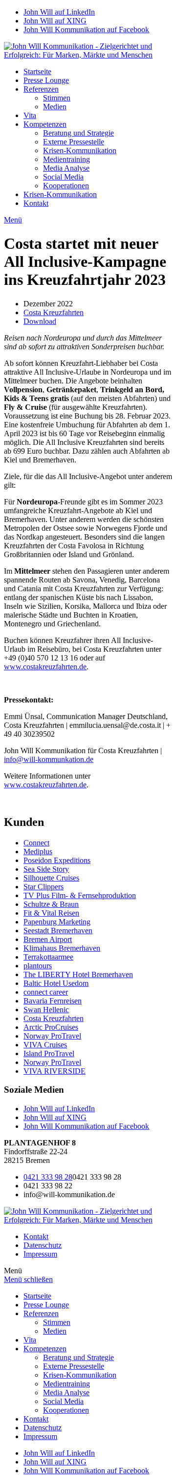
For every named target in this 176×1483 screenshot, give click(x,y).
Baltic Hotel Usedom (55, 983)
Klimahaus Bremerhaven (61, 948)
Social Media (63, 177)
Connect (36, 843)
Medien (54, 106)
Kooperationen (66, 185)
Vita (29, 115)
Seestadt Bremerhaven (57, 930)
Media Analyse (66, 168)
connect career (45, 992)
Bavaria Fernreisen (52, 1001)
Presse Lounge (46, 80)
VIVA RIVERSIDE (54, 1071)
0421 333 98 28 (47, 1177)
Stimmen (56, 98)
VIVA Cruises (45, 1045)
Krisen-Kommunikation (79, 150)
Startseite (37, 71)
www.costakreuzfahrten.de (45, 666)
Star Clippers (43, 886)
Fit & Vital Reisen (51, 913)
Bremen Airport (47, 939)
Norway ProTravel (52, 1036)
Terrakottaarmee (48, 957)
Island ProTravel (48, 1053)
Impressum (40, 1254)
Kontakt (35, 203)
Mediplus (37, 851)
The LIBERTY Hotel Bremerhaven (78, 974)
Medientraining (66, 159)
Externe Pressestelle (73, 142)
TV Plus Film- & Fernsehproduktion (79, 895)
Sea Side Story (46, 869)
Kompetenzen (44, 124)
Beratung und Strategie (78, 133)
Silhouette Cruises (51, 878)
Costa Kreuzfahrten (53, 312)
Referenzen (41, 89)
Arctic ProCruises (50, 1027)
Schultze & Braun (51, 904)
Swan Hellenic (46, 1009)
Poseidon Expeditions (56, 860)
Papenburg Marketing (56, 922)
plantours (37, 966)
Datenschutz (42, 1245)
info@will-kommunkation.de (48, 759)
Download (39, 321)
